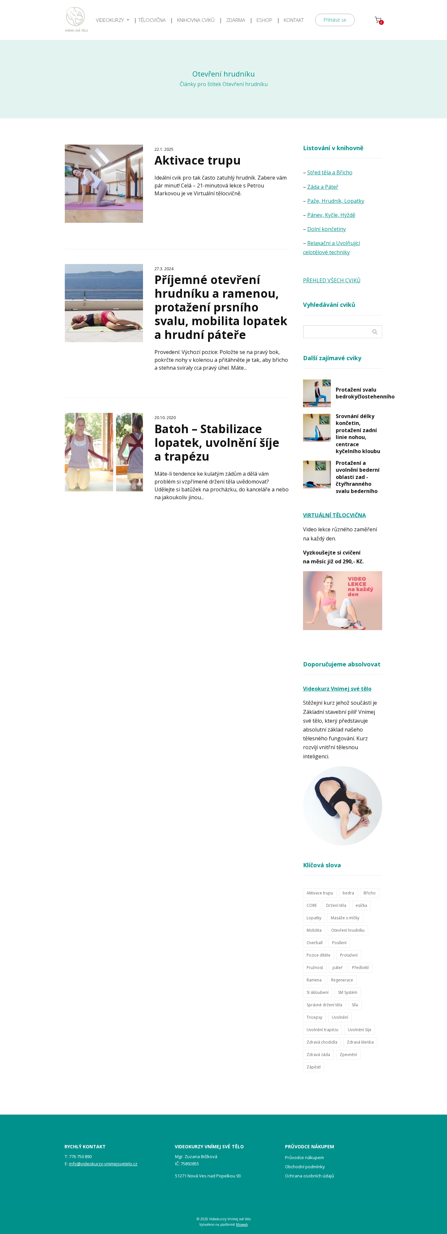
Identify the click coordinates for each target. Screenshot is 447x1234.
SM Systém (347, 992)
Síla (355, 1005)
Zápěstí (314, 1067)
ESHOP (264, 20)
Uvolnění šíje (359, 1029)
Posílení (339, 942)
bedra (348, 893)
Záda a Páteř (322, 186)
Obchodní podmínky (305, 1167)
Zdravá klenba (360, 1042)
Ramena (314, 980)
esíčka (361, 905)
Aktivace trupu (197, 160)
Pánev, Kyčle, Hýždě (331, 215)
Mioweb (242, 1224)
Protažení (349, 955)
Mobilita (314, 930)
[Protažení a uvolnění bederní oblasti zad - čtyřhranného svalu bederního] (317, 474)
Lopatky (314, 918)
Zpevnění (348, 1054)
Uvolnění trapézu (322, 1029)
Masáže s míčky (345, 918)
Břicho (370, 893)
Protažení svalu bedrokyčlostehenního (365, 393)
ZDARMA (235, 20)
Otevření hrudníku (348, 930)
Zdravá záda (318, 1054)
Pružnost (315, 967)
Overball (315, 942)
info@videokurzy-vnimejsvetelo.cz (103, 1164)
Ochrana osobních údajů (309, 1176)
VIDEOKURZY (110, 20)
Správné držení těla (324, 1005)
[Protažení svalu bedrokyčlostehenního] (317, 393)
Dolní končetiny (326, 229)
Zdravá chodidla (322, 1042)
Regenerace (342, 980)
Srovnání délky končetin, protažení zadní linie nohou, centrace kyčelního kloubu (358, 434)
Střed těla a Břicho (329, 172)
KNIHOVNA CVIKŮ (196, 20)
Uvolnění (340, 1017)
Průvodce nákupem (304, 1157)
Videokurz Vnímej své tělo (337, 688)
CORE (312, 905)
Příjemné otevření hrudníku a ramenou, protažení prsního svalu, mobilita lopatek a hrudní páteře (220, 307)
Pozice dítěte (319, 955)
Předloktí (360, 967)
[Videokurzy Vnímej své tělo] (76, 20)
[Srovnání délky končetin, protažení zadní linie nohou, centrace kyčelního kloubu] (317, 428)
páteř (337, 967)
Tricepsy (314, 1017)
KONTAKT (294, 20)
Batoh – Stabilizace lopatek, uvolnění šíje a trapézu (216, 442)
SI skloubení (318, 992)
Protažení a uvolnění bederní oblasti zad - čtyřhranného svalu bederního (358, 477)
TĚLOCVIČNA (152, 20)
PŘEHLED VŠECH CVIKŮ (332, 280)
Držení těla (336, 905)
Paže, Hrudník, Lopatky (335, 200)
